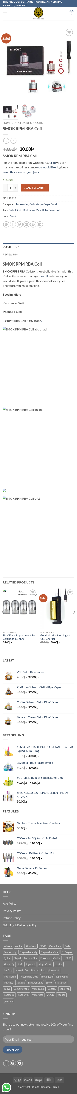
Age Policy (9, 903)
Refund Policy (12, 918)
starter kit (60, 982)
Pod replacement (50, 970)
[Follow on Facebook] (6, 1063)
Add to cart (34, 187)
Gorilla (56, 958)
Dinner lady (10, 952)
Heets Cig (9, 964)
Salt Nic (20, 982)
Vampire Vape (21, 988)
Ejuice (7, 958)
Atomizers (30, 946)
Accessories (23, 122)
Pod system (10, 976)
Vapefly (52, 988)
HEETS (67, 958)
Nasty (34, 970)
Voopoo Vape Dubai (46, 204)
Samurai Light (35, 982)
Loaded (58, 964)
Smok (13, 216)
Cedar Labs (55, 946)
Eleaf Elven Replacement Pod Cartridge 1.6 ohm (19, 637)
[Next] (68, 63)
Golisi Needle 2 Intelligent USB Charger (55, 637)
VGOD (50, 994)
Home (7, 122)
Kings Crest (45, 964)
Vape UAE (55, 210)
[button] (5, 13)
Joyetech (30, 964)
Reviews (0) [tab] (10, 254)
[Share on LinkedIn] (40, 224)
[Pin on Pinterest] (33, 224)
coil (53, 162)
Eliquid (18, 210)
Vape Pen (64, 988)
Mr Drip (8, 970)
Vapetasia (9, 994)
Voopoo (61, 994)
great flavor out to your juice (21, 172)
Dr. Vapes (67, 952)
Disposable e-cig (28, 952)
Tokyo (7, 988)
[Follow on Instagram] (13, 1063)
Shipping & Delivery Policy (19, 925)
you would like (46, 167)
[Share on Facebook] (13, 224)
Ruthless (8, 982)
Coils (39, 122)
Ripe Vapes (62, 976)
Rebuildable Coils (29, 976)
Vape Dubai (42, 210)
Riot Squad (47, 976)
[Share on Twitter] (20, 224)
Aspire (18, 946)
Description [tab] (11, 246)
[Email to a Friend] (26, 224)
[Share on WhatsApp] (6, 224)
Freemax (45, 958)
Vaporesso (37, 994)
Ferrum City (30, 958)
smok (32, 210)
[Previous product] (13, 141)
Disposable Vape (49, 952)
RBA (25, 210)
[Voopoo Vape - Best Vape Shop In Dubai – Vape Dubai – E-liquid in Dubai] (38, 13)
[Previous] (9, 63)
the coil (43, 276)
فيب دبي (8, 1000)
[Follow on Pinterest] (20, 1063)
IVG (20, 964)
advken (8, 946)
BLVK (43, 946)
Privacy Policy (12, 910)
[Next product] (6, 141)
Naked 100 (22, 970)
